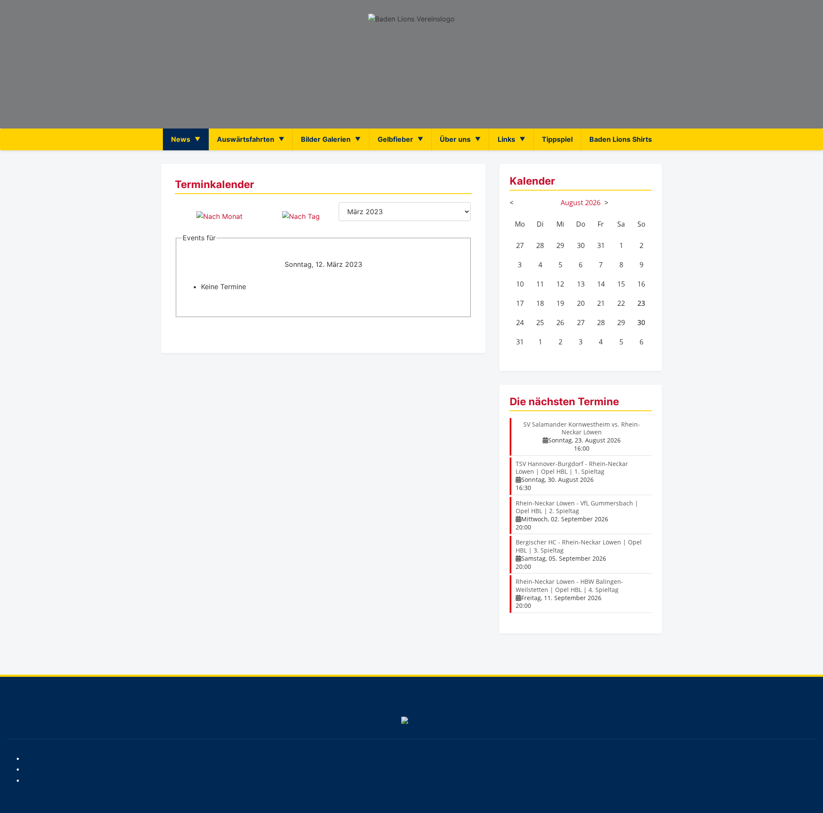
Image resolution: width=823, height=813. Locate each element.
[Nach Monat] (219, 216)
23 (641, 303)
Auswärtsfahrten (245, 139)
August (572, 202)
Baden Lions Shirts (620, 139)
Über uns (455, 139)
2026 (593, 202)
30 (641, 322)
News (180, 139)
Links (506, 139)
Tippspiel (557, 139)
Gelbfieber (395, 139)
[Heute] (301, 216)
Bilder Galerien (326, 139)
